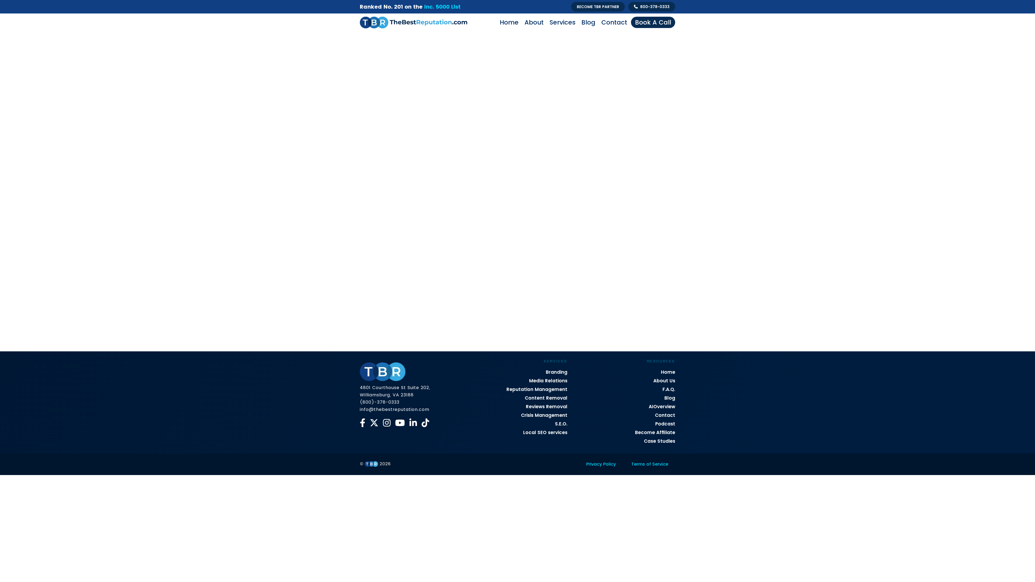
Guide (452, 213)
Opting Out (607, 213)
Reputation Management (536, 389)
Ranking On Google (644, 213)
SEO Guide (519, 223)
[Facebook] (362, 423)
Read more (376, 344)
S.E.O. (561, 424)
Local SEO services (545, 432)
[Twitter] (374, 423)
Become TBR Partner (598, 6)
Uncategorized (551, 223)
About (534, 22)
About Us (664, 380)
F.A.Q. (669, 389)
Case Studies (659, 441)
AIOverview (662, 406)
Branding (556, 372)
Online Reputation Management (560, 213)
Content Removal (546, 398)
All (376, 213)
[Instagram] (387, 423)
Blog (588, 22)
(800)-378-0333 (379, 402)
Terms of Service (649, 464)
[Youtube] (400, 423)
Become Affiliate (655, 432)
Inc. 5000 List (442, 7)
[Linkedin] (413, 423)
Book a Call (653, 22)
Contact (614, 22)
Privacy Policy (601, 464)
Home (509, 22)
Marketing (476, 213)
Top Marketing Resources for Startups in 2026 (408, 308)
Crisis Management (420, 213)
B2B (391, 213)
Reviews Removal (546, 406)
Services (562, 22)
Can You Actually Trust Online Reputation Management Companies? (512, 316)
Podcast (665, 424)
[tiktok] (425, 423)
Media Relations (548, 380)
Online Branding (508, 213)
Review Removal (486, 223)
